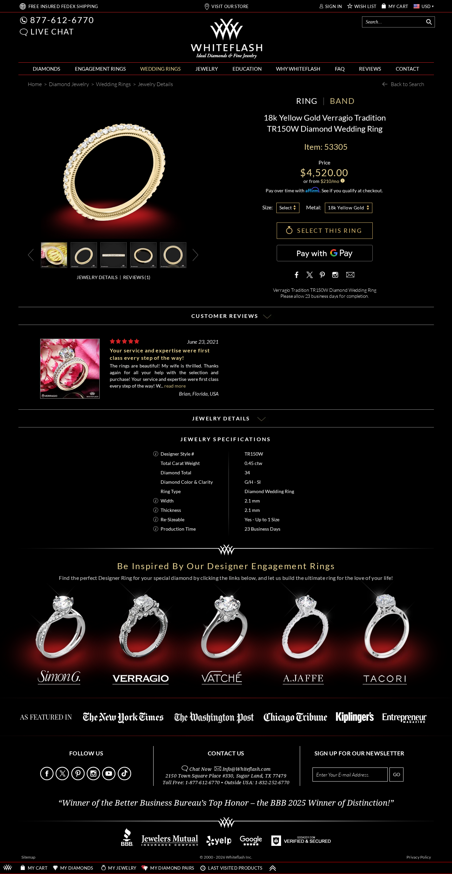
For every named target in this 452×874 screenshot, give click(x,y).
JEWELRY (206, 69)
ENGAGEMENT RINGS (100, 69)
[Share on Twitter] (309, 274)
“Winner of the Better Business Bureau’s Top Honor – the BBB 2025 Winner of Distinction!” (226, 803)
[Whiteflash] (226, 39)
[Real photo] (84, 254)
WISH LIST (365, 6)
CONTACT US (226, 753)
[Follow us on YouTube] (109, 778)
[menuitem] (46, 69)
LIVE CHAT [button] (52, 31)
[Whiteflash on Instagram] (334, 274)
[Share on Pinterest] (322, 278)
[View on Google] (251, 844)
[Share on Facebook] (298, 274)
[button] (24, 32)
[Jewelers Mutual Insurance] (170, 844)
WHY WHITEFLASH (298, 69)
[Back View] (143, 254)
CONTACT (407, 69)
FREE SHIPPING (63, 6)
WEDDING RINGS (160, 69)
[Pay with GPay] (325, 253)
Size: (267, 207)
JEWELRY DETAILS (97, 277)
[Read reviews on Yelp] (218, 844)
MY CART (398, 6)
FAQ (340, 69)
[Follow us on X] (63, 778)
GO (396, 774)
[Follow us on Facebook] (47, 778)
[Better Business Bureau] (127, 844)
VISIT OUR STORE (230, 6)
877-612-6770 (62, 20)
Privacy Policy (418, 857)
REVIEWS (370, 69)
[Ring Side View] (173, 254)
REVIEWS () (136, 277)
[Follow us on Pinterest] (78, 778)
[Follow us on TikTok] (125, 778)
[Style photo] (54, 254)
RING (307, 101)
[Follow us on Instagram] (94, 778)
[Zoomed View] (113, 254)
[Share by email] (349, 274)
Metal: (313, 207)
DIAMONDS (46, 69)
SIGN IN (333, 6)
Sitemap (28, 857)
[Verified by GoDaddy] (301, 844)
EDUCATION (247, 69)
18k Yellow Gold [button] (346, 207)
